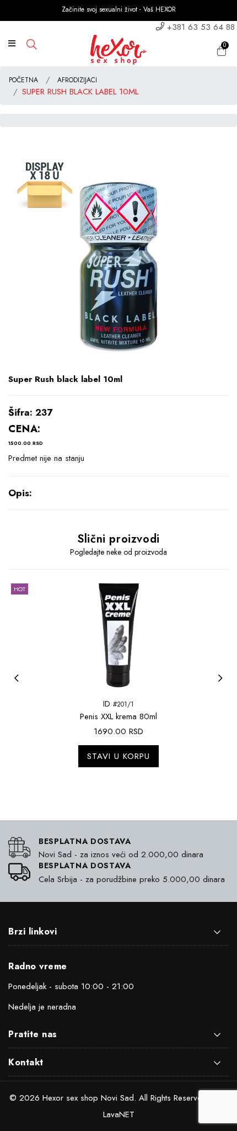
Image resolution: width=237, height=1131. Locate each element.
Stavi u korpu (118, 756)
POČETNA (23, 80)
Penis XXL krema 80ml (118, 716)
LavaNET (118, 1114)
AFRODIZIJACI (77, 80)
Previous (19, 685)
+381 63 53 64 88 (201, 27)
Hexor (52, 1098)
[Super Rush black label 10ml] (118, 263)
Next (223, 685)
